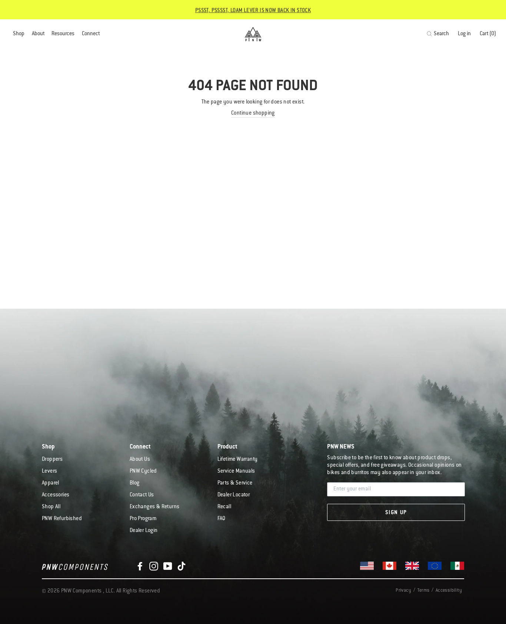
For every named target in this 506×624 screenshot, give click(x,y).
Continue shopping (253, 113)
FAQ (221, 519)
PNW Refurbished (62, 519)
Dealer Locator (233, 495)
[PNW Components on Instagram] (153, 566)
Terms (423, 590)
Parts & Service (235, 483)
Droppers (52, 460)
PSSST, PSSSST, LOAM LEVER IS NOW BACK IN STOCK (253, 10)
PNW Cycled (143, 471)
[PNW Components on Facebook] (140, 566)
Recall (224, 507)
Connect (91, 34)
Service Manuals (236, 471)
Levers (49, 471)
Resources (62, 34)
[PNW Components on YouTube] (167, 566)
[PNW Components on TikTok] (181, 566)
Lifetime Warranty (237, 460)
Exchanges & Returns (155, 507)
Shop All (51, 507)
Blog (135, 483)
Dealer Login (144, 531)
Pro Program (143, 519)
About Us (140, 460)
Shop (18, 34)
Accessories (55, 495)
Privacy (403, 590)
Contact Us (142, 495)
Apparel (50, 483)
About (38, 34)
